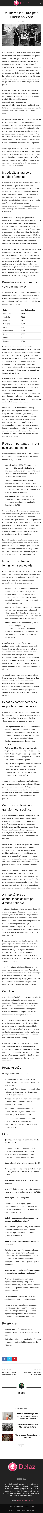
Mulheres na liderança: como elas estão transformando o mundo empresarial (28, 1416)
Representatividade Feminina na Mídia (9, 1373)
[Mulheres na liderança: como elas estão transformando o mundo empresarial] (7, 1416)
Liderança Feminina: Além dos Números (31, 1373)
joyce (21, 1392)
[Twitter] (9, 1359)
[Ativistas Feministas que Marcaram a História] (7, 1427)
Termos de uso (29, 1506)
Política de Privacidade (16, 1506)
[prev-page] (19, 1445)
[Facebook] (4, 1359)
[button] (3, 3)
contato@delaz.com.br (25, 1500)
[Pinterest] (14, 1359)
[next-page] (23, 1445)
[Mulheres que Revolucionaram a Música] (7, 1437)
